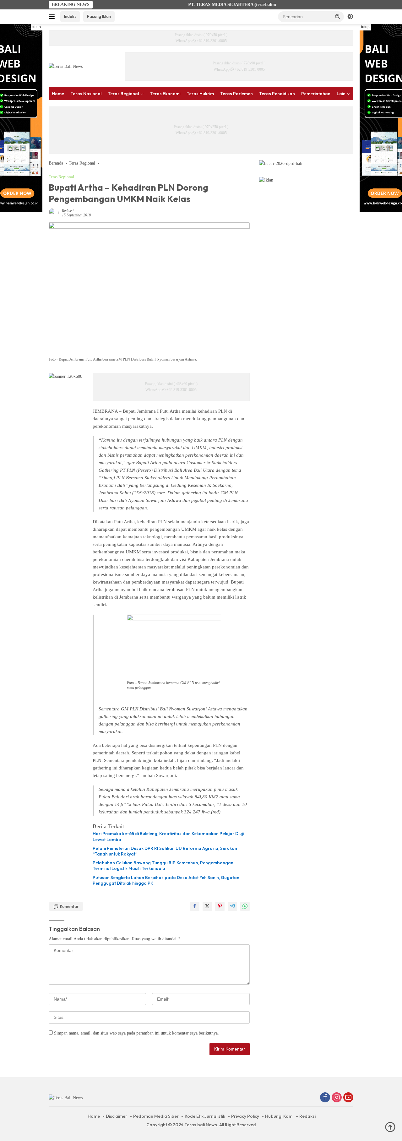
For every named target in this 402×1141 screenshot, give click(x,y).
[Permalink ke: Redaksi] (54, 212)
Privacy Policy (245, 1116)
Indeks (70, 16)
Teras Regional (123, 93)
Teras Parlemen (236, 93)
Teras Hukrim (200, 93)
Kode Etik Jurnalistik (205, 1116)
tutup (36, 27)
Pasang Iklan (99, 16)
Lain (341, 93)
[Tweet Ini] (207, 906)
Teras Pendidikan (277, 93)
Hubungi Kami (279, 1116)
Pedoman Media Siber (156, 1116)
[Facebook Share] (194, 906)
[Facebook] (325, 1098)
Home (58, 93)
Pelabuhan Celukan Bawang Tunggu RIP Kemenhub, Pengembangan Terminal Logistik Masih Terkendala (163, 865)
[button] (337, 16)
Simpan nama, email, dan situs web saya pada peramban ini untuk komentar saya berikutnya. (136, 1033)
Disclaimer (116, 1116)
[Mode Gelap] (350, 16)
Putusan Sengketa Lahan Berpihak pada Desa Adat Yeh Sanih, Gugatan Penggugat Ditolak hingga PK (166, 880)
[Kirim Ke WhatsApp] (245, 906)
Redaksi (67, 211)
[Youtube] (348, 1098)
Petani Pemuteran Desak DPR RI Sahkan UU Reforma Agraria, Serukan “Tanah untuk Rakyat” (165, 851)
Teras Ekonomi (165, 93)
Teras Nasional (85, 93)
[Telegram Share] (232, 906)
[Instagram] (337, 1098)
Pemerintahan (315, 93)
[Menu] (53, 16)
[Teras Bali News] (66, 66)
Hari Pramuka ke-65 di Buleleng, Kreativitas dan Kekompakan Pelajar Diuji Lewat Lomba (168, 836)
